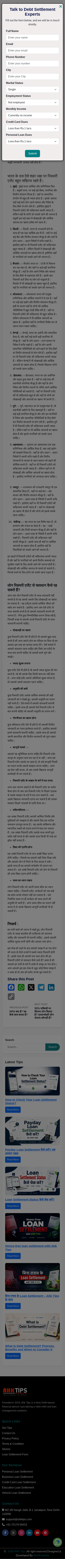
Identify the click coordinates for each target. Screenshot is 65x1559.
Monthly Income (16, 108)
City (8, 70)
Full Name (12, 31)
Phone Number (15, 57)
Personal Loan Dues (19, 134)
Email (9, 44)
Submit (32, 153)
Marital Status (14, 83)
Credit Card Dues (17, 121)
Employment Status (18, 96)
